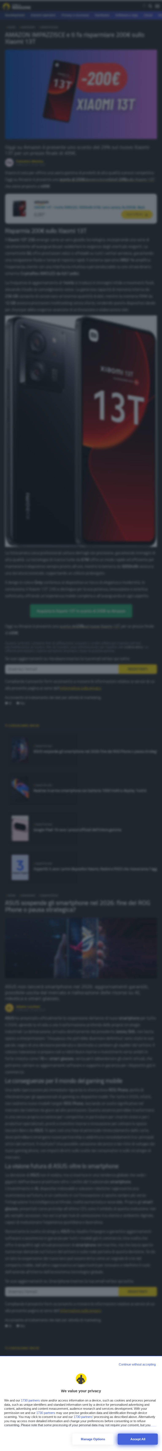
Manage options (93, 1439)
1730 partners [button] (30, 1400)
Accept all (137, 1439)
